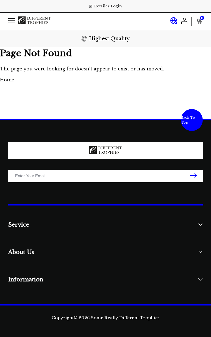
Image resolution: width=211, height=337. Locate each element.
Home (7, 79)
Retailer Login (108, 6)
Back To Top (188, 119)
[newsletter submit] (193, 176)
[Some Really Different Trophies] (34, 21)
